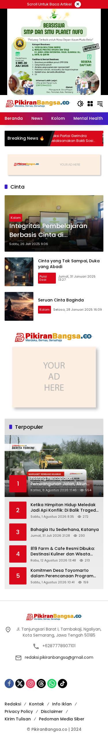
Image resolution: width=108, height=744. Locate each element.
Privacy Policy (19, 711)
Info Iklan (62, 704)
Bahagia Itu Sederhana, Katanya (65, 529)
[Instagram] (30, 683)
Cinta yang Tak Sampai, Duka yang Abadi (69, 263)
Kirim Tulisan (18, 719)
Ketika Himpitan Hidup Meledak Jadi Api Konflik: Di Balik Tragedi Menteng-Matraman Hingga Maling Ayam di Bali (64, 507)
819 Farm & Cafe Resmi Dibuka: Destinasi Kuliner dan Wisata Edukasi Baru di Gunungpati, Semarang (63, 551)
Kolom (16, 217)
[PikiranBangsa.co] (38, 103)
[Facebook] (9, 683)
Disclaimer (52, 711)
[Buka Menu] (90, 103)
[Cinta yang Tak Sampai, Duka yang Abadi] (19, 271)
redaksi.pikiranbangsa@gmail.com (59, 657)
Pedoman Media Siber (61, 719)
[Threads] (41, 683)
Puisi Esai (43, 278)
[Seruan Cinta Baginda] (19, 306)
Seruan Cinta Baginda (61, 300)
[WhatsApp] (51, 683)
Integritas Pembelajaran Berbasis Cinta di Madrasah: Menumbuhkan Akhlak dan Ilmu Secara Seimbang (52, 231)
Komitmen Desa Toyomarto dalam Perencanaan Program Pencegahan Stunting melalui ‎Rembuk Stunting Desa (62, 573)
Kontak (36, 704)
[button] (80, 103)
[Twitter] (19, 683)
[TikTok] (62, 683)
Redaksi (13, 704)
